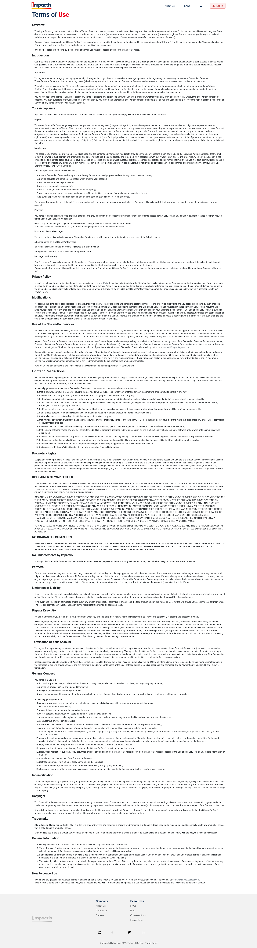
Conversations (138, 915)
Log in (219, 5)
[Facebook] (112, 932)
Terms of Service (135, 942)
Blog (132, 910)
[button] (200, 5)
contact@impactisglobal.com (176, 347)
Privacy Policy (102, 282)
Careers (100, 915)
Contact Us (102, 910)
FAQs (187, 5)
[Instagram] (99, 932)
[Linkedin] (143, 932)
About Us (170, 5)
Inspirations (136, 920)
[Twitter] (129, 932)
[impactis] (42, 918)
